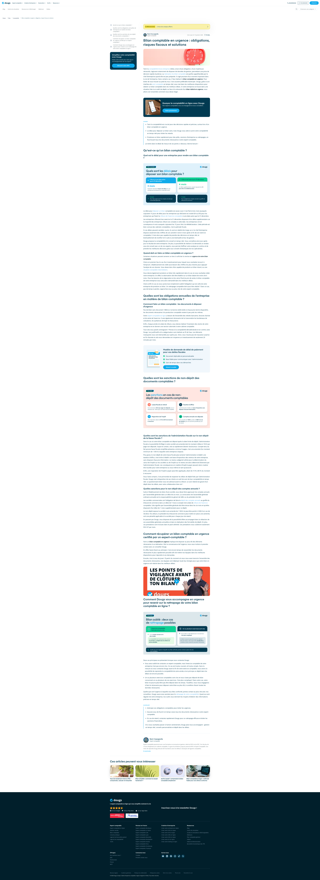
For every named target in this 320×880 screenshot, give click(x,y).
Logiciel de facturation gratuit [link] (118, 837)
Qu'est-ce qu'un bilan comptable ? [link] (122, 25)
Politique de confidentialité (140, 873)
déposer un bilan (159, 211)
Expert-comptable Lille (142, 832)
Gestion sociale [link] (114, 830)
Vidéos (48, 9)
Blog (4, 9)
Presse (112, 862)
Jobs (111, 857)
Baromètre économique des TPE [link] (196, 844)
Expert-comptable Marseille (143, 837)
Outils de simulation (13, 9)
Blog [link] (188, 828)
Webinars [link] (189, 835)
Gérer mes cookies (167, 873)
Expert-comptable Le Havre (143, 830)
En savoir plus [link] (147, 751)
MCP (111, 864)
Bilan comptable (114, 832)
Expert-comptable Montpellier (144, 839)
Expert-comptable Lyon (142, 835)
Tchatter (138, 855)
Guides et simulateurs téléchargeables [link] (198, 832)
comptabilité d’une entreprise (159, 69)
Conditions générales (126, 873)
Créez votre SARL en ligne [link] (168, 835)
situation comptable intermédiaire (155, 270)
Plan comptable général (193, 837)
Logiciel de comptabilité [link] (116, 839)
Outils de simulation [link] (192, 830)
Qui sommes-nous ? (115, 855)
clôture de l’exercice (201, 503)
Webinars (41, 9)
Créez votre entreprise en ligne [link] (170, 828)
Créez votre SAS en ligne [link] (168, 832)
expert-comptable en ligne (157, 316)
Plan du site (177, 873)
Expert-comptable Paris (142, 844)
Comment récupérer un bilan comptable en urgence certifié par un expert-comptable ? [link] (124, 40)
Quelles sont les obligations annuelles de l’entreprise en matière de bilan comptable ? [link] (124, 29)
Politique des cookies (155, 873)
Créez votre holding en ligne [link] (169, 841)
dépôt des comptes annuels (190, 500)
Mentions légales (114, 873)
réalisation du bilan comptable (175, 74)
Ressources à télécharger (29, 9)
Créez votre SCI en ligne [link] (168, 839)
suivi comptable (157, 84)
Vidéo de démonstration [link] (193, 841)
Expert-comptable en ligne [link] (117, 828)
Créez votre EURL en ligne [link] (168, 837)
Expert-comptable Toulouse (143, 848)
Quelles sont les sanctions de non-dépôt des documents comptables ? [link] (124, 35)
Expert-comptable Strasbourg (144, 846)
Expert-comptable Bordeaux (143, 828)
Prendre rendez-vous (141, 857)
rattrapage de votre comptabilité (187, 694)
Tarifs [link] (111, 841)
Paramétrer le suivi (188, 873)
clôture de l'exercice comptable (171, 216)
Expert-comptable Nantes (143, 841)
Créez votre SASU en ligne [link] (168, 830)
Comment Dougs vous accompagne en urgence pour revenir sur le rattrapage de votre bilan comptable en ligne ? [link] (124, 46)
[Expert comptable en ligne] (6, 3)
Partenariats (113, 860)
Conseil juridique (115, 835)
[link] (303, 3)
